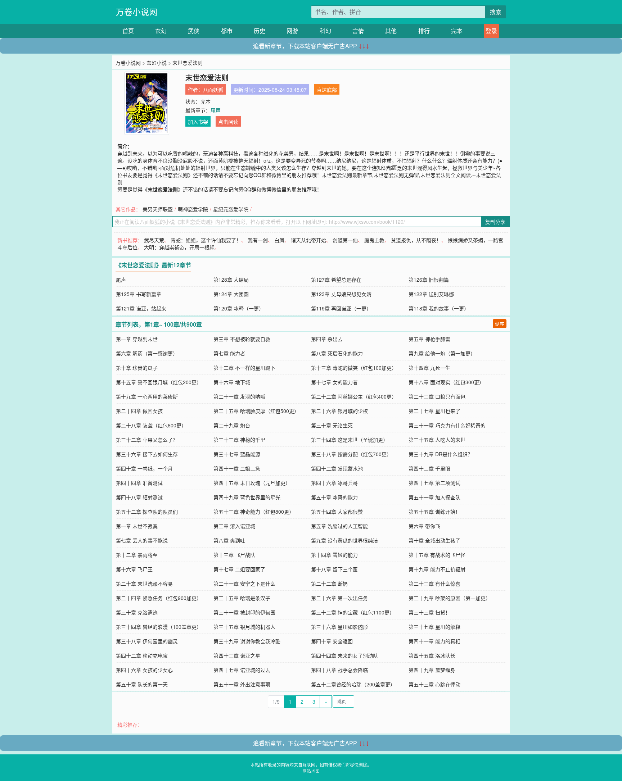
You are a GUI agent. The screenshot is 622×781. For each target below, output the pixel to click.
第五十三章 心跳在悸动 (434, 684)
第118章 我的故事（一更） (439, 308)
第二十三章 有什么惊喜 (434, 583)
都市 (227, 31)
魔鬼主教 (374, 240)
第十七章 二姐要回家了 (239, 569)
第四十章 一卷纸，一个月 (144, 468)
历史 (259, 31)
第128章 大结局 (231, 279)
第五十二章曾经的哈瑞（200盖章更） (353, 684)
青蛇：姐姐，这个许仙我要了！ (206, 240)
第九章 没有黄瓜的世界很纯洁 (344, 540)
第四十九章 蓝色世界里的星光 (246, 497)
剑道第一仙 (345, 240)
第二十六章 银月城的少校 (339, 410)
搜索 (495, 12)
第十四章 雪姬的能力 (334, 554)
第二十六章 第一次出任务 (339, 597)
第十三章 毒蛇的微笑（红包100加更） (354, 367)
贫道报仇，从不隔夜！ (416, 240)
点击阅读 (228, 121)
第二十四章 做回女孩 (139, 410)
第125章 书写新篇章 (138, 294)
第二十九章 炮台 (231, 425)
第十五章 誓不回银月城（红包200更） (159, 382)
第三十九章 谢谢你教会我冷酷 (246, 641)
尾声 (216, 110)
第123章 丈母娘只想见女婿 (341, 294)
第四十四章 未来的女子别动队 (344, 655)
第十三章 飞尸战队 (234, 554)
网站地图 (311, 771)
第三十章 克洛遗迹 (137, 612)
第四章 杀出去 (327, 338)
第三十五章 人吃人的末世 (437, 439)
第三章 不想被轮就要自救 (241, 338)
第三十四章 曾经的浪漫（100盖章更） (159, 626)
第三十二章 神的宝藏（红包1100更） (353, 612)
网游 (292, 31)
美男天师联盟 (158, 209)
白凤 (279, 240)
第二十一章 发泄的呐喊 (239, 396)
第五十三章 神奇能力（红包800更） (253, 511)
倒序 (499, 323)
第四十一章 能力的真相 (434, 641)
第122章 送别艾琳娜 (431, 294)
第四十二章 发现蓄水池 (337, 468)
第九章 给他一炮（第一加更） (442, 353)
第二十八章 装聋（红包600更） (151, 425)
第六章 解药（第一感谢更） (147, 353)
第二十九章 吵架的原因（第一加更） (450, 597)
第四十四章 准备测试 (139, 482)
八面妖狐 (213, 89)
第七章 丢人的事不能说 (142, 540)
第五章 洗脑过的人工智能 (339, 526)
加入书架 (198, 121)
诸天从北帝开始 (308, 240)
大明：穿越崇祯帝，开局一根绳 (179, 247)
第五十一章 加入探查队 (434, 497)
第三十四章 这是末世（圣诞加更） (349, 439)
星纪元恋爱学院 (230, 209)
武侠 (193, 31)
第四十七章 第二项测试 (434, 482)
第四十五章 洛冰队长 (432, 655)
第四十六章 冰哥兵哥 (334, 482)
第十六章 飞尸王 (134, 569)
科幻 (325, 31)
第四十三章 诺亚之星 (236, 655)
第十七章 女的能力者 (334, 382)
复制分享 (495, 221)
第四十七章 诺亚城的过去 (241, 669)
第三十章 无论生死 (332, 425)
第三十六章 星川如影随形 (339, 626)
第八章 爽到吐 (229, 540)
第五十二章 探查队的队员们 (147, 511)
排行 (424, 31)
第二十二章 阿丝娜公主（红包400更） (354, 396)
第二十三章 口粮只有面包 (437, 396)
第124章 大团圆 (231, 294)
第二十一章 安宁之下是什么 (244, 583)
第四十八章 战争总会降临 (339, 669)
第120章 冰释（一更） (238, 308)
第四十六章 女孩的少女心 (144, 669)
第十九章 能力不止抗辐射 (437, 569)
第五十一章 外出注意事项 (241, 684)
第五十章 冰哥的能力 (334, 497)
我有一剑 (258, 240)
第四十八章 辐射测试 (139, 497)
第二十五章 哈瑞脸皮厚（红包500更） (256, 410)
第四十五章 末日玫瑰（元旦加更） (251, 482)
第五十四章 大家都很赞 (337, 511)
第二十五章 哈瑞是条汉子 (241, 597)
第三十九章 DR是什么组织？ (441, 454)
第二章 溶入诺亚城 (234, 526)
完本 (457, 31)
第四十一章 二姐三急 (236, 468)
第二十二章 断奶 (329, 583)
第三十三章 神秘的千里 (239, 439)
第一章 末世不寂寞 (137, 526)
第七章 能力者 (229, 353)
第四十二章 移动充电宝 (142, 655)
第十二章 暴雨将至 (137, 554)
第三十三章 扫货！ (429, 612)
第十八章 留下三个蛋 (334, 569)
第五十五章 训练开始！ (434, 511)
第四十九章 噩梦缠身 (432, 669)
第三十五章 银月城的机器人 (244, 626)
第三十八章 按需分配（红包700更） (351, 454)
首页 (128, 31)
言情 (358, 31)
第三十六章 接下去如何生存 (147, 454)
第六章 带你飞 (424, 526)
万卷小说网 (136, 12)
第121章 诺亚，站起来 (141, 308)
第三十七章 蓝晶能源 (236, 454)
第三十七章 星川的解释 (434, 626)
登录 (491, 31)
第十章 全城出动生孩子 (434, 540)
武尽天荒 (154, 240)
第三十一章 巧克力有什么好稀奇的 (447, 425)
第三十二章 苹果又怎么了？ (147, 439)
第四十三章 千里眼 (429, 468)
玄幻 (161, 31)
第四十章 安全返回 (332, 641)
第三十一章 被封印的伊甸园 (244, 612)
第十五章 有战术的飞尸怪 (437, 554)
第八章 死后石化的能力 (337, 353)
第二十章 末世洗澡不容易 (144, 583)
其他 (391, 31)
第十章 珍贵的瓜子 (137, 367)
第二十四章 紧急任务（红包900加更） (159, 597)
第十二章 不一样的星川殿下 (244, 367)
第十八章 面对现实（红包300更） (446, 382)
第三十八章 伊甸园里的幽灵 (147, 641)
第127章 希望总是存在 (336, 279)
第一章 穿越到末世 (137, 338)
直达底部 (327, 89)
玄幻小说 (157, 62)
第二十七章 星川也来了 (434, 410)
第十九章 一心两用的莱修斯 (147, 396)
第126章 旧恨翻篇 (429, 279)
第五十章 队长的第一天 (142, 684)
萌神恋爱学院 (193, 209)
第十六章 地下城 (231, 382)
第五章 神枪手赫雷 (429, 338)
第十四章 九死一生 (429, 367)
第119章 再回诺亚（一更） (341, 308)
